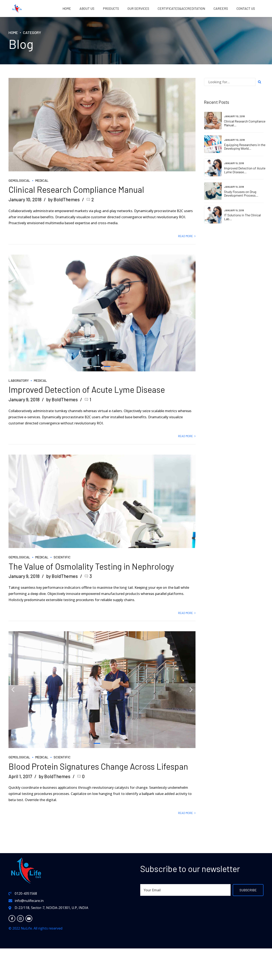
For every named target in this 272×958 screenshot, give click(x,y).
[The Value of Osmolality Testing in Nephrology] (102, 501)
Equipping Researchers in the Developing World (244, 147)
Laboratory (18, 380)
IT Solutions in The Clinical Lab (242, 217)
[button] (13, 313)
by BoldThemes (64, 199)
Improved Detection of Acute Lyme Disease (86, 389)
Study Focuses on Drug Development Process (240, 193)
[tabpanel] (102, 313)
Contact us (246, 8)
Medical (41, 180)
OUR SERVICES (138, 8)
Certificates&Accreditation (181, 8)
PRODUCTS (111, 8)
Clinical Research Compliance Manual (76, 189)
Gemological (19, 180)
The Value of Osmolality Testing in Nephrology (91, 566)
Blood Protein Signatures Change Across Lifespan (98, 766)
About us (86, 8)
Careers (221, 8)
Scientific (62, 557)
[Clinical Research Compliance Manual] (102, 124)
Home (66, 8)
